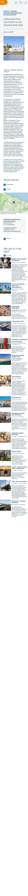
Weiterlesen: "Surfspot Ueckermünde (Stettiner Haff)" (14, 364)
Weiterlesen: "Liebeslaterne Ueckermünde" (14, 346)
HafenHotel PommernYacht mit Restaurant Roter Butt (13, 13)
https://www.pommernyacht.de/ (12, 231)
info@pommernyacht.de (10, 227)
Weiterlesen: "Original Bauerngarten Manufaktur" (14, 441)
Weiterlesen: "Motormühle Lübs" (14, 404)
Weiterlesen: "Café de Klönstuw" (14, 385)
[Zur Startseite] (4, 3)
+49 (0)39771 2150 (9, 229)
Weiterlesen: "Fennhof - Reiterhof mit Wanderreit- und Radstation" (14, 473)
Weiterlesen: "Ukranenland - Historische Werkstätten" (14, 509)
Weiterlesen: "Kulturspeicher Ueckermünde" (14, 312)
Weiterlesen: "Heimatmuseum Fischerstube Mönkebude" (14, 421)
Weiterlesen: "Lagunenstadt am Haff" (14, 329)
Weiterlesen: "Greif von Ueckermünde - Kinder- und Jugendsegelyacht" (14, 294)
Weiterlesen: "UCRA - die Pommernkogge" (14, 489)
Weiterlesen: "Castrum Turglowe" (14, 457)
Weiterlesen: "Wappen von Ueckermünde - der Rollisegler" (14, 269)
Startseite (6, 11)
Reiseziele (14, 11)
